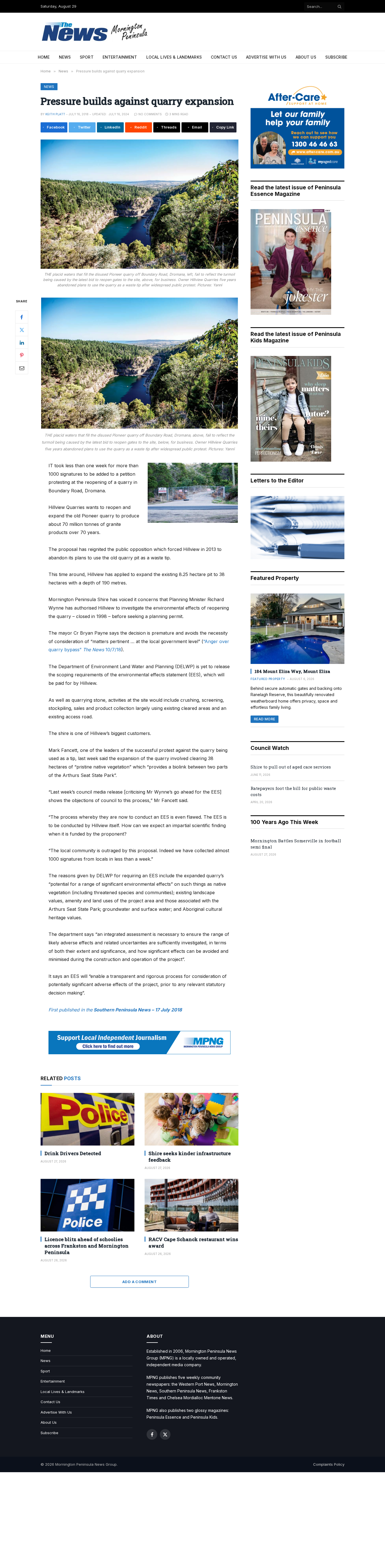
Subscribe (336, 57)
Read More (264, 719)
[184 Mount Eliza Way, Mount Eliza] (297, 628)
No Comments (150, 114)
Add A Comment (139, 1281)
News (65, 57)
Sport (87, 57)
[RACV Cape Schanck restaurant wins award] (191, 1205)
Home (44, 57)
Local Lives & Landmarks (174, 57)
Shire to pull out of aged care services (291, 767)
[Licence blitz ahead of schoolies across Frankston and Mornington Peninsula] (87, 1205)
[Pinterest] (21, 355)
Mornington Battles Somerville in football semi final (296, 843)
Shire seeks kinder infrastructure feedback (190, 1156)
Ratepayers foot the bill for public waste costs (293, 791)
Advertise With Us (266, 57)
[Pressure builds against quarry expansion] (139, 204)
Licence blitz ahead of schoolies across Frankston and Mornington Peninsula (87, 1245)
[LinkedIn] (21, 342)
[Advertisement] (192, 1520)
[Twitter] (21, 329)
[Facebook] (21, 317)
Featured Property (268, 679)
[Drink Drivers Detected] (87, 1119)
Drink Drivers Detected (73, 1153)
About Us (306, 57)
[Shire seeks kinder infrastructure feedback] (191, 1119)
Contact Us (224, 57)
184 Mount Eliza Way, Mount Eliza (292, 671)
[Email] (21, 367)
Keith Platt (55, 114)
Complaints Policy (328, 1464)
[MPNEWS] (96, 31)
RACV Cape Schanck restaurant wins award (193, 1242)
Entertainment (120, 57)
